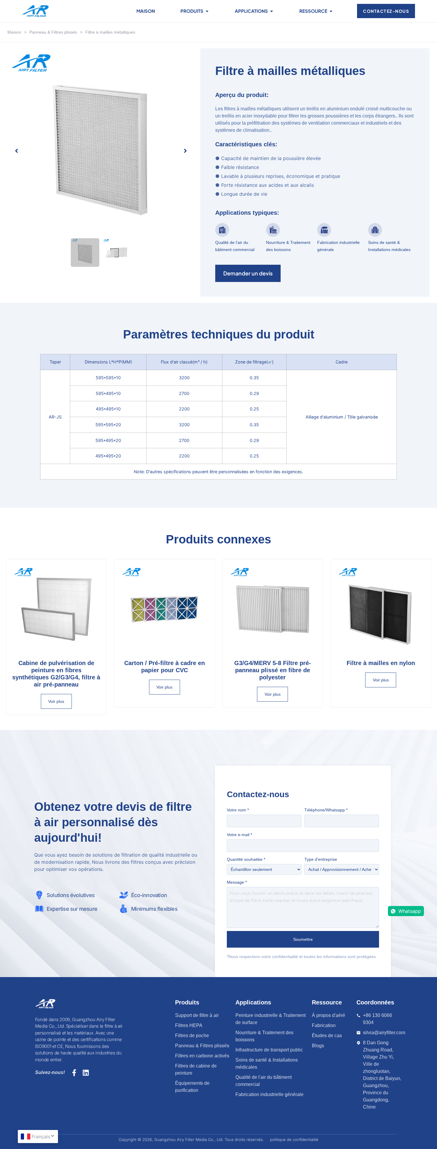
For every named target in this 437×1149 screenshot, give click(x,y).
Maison (14, 32)
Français (41, 1136)
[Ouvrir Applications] (271, 11)
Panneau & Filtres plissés (53, 32)
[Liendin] (85, 1072)
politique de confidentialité (294, 1139)
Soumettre (303, 939)
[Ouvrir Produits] (207, 11)
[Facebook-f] (74, 1072)
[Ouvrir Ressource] (331, 11)
